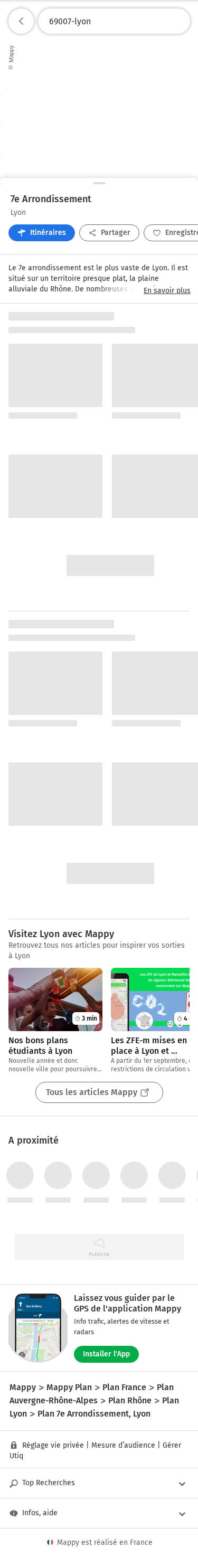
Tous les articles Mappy (91, 1092)
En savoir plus (167, 291)
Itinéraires (48, 232)
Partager (115, 232)
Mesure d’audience (123, 1445)
